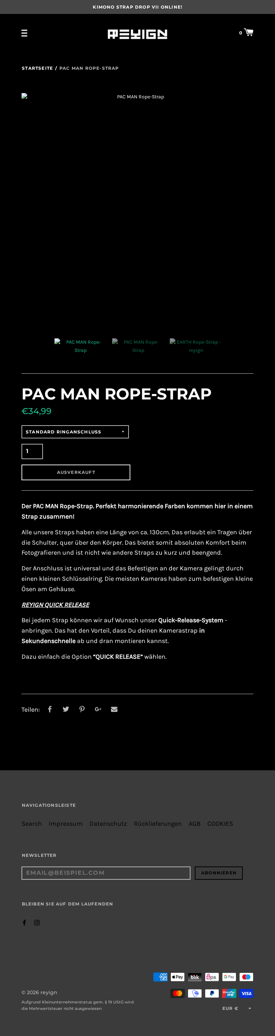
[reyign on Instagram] (37, 922)
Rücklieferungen (158, 824)
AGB (195, 824)
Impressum (66, 824)
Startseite (37, 68)
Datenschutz (108, 824)
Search (31, 824)
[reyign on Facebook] (24, 922)
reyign (48, 992)
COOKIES (220, 824)
